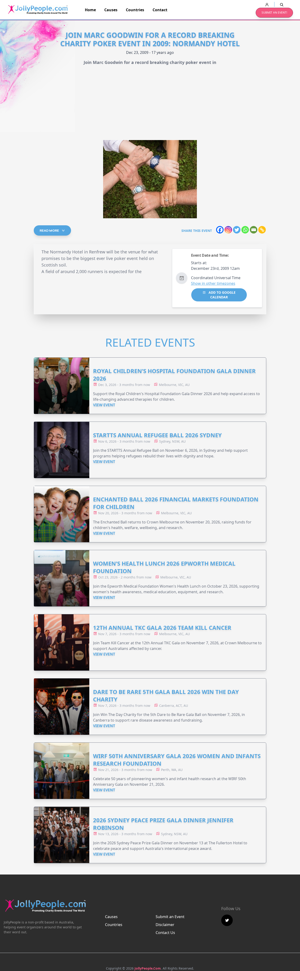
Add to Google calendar (222, 294)
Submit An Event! (274, 13)
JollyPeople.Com (148, 968)
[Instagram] (228, 229)
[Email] (253, 229)
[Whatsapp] (245, 229)
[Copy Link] (262, 229)
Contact (160, 9)
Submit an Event (170, 916)
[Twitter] (236, 229)
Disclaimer (165, 924)
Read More (50, 230)
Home (90, 9)
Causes (110, 9)
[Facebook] (220, 229)
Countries (135, 9)
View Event (104, 405)
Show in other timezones (213, 283)
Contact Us (165, 932)
